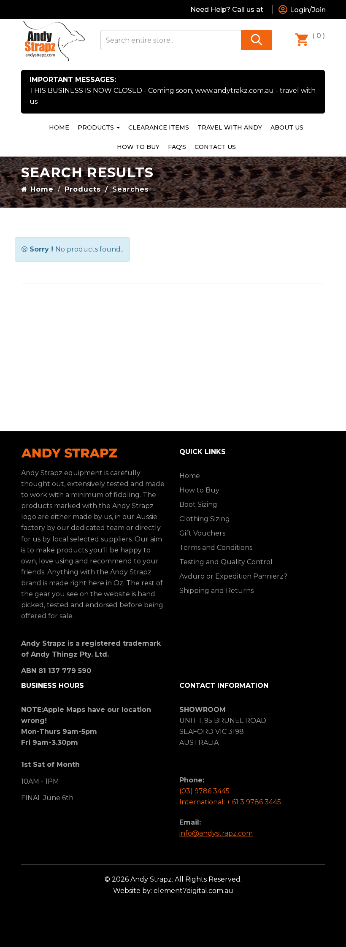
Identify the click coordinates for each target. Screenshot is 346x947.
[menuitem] (158, 127)
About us (286, 127)
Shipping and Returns (216, 591)
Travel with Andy (229, 127)
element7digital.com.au (193, 891)
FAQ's (177, 147)
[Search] (256, 40)
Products (97, 127)
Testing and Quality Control (226, 562)
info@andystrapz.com (216, 833)
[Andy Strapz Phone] (267, 9)
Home (59, 127)
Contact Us (215, 147)
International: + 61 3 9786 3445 (230, 802)
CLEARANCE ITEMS (158, 127)
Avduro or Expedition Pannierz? (233, 576)
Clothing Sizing (204, 519)
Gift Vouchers (202, 533)
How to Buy (138, 147)
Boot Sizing (198, 505)
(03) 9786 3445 (204, 791)
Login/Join (307, 10)
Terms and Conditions (215, 548)
